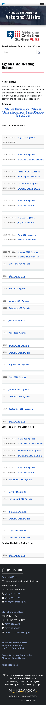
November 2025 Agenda (29, 450)
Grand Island (18, 658)
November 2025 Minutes (30, 455)
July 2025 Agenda (26, 217)
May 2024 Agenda (17, 491)
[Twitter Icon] (9, 570)
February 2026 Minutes (29, 176)
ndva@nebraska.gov (15, 601)
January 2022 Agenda (19, 389)
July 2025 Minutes (26, 222)
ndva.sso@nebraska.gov (17, 632)
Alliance (6, 658)
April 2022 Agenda (18, 377)
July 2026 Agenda (26, 137)
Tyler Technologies (29, 681)
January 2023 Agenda (19, 345)
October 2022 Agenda (19, 352)
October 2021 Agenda (19, 396)
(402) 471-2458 (12, 593)
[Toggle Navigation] (42, 3)
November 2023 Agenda (20, 499)
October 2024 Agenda (19, 263)
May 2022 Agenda (17, 530)
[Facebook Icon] (4, 570)
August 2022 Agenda (19, 364)
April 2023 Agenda (18, 332)
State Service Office (12, 612)
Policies (27, 684)
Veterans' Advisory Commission (22, 110)
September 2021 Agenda (21, 409)
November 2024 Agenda (20, 479)
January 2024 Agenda (19, 301)
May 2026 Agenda (26, 154)
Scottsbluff (18, 648)
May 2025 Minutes (27, 205)
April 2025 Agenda (27, 235)
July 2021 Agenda (17, 421)
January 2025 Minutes (28, 256)
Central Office (9, 577)
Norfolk (6, 648)
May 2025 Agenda (26, 200)
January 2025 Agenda (28, 252)
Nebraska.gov (12, 684)
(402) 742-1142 (12, 597)
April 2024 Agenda (18, 288)
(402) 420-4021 (12, 624)
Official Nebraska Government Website (25, 675)
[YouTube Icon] (20, 570)
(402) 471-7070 (12, 628)
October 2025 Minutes (29, 188)
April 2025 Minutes (27, 239)
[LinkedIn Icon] (15, 570)
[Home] (4, 4)
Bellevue (6, 645)
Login (38, 684)
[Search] (40, 53)
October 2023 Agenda (19, 308)
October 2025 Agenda (28, 183)
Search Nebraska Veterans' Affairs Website (21, 46)
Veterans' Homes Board (16, 109)
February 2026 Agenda (29, 171)
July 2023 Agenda (17, 320)
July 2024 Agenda (17, 276)
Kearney (17, 645)
